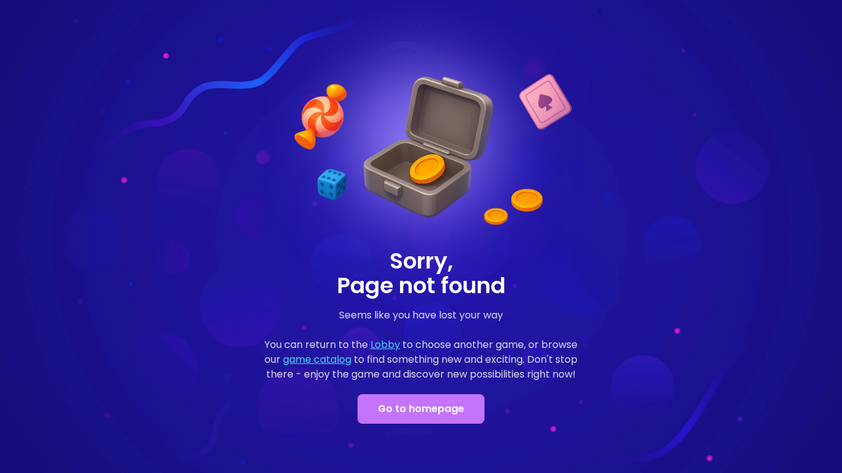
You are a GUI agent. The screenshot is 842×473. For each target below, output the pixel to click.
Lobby (385, 345)
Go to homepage (421, 409)
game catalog (317, 359)
